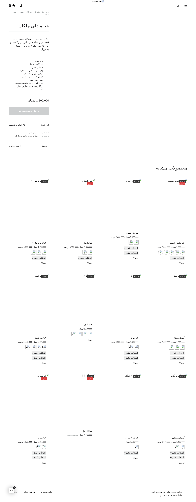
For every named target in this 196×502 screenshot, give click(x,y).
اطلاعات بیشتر (132, 350)
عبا (43, 12)
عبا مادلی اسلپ (177, 243)
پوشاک (35, 136)
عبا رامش (87, 243)
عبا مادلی (37, 12)
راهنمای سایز (46, 492)
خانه (47, 12)
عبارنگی (17, 136)
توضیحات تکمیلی (14, 146)
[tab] (45, 146)
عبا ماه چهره (132, 233)
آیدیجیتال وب (164, 495)
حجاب (30, 136)
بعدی (14, 12)
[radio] (182, 252)
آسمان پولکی (178, 437)
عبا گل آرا (87, 431)
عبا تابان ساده (131, 437)
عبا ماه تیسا (40, 338)
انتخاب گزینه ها (178, 255)
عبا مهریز (41, 437)
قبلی (22, 12)
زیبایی (25, 136)
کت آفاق (88, 324)
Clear (182, 263)
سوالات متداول (29, 492)
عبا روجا (134, 338)
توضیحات (44, 146)
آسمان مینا (179, 338)
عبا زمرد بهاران (39, 243)
